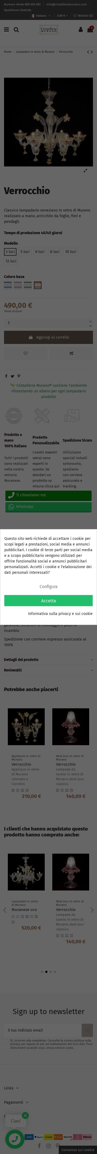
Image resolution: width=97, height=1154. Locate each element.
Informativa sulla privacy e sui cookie (60, 613)
